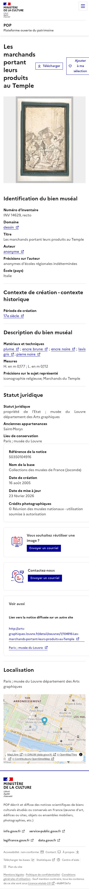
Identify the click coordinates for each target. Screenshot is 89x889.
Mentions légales (13, 875)
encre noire (60, 349)
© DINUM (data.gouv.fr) (38, 754)
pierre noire (25, 354)
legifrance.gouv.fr (16, 840)
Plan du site (15, 867)
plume (8, 349)
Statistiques (44, 860)
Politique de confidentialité (43, 875)
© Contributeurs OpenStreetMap (31, 759)
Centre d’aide (70, 860)
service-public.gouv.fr (45, 831)
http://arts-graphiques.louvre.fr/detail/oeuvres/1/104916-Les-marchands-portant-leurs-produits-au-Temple (44, 633)
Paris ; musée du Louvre (26, 648)
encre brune (32, 349)
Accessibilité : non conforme (21, 852)
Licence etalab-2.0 (39, 883)
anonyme (11, 251)
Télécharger (51, 66)
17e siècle (11, 315)
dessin (8, 227)
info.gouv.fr (12, 831)
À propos (68, 852)
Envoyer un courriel (43, 548)
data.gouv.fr (47, 840)
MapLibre (13, 754)
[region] (44, 729)
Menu (83, 6)
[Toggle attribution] (80, 754)
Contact (51, 852)
